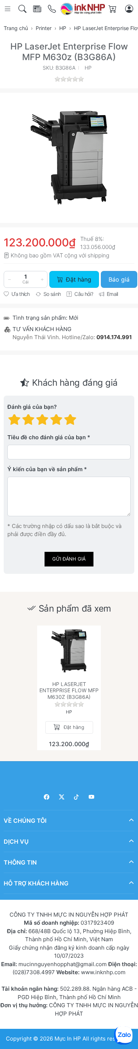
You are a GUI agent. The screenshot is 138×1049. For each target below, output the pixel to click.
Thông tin (20, 862)
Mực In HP (68, 1038)
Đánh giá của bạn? (32, 406)
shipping (98, 255)
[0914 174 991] (52, 9)
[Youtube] (91, 796)
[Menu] (8, 9)
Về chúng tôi (25, 820)
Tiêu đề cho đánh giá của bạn (46, 437)
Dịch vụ (16, 841)
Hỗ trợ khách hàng (36, 883)
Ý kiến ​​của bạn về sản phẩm (44, 469)
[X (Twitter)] (61, 796)
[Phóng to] (69, 158)
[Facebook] (46, 796)
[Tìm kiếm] (23, 9)
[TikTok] (76, 796)
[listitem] (69, 158)
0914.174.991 (114, 337)
